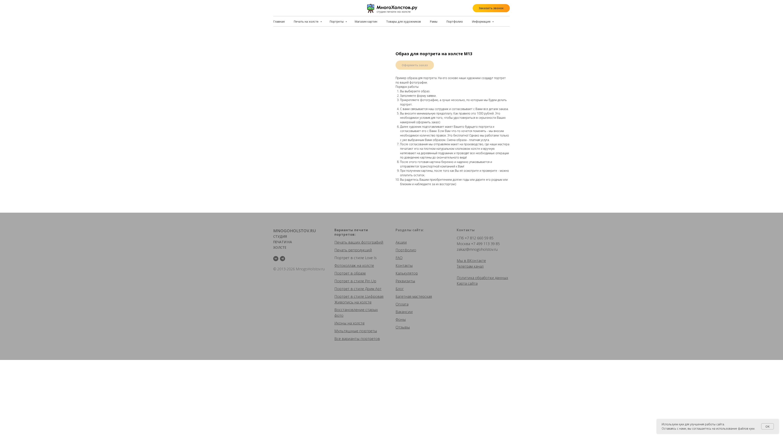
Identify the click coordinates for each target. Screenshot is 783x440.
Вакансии (404, 311)
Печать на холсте (306, 21)
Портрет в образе (350, 273)
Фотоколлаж (345, 265)
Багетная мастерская (414, 296)
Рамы (433, 21)
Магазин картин (366, 21)
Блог (400, 288)
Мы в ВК (464, 260)
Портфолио (454, 21)
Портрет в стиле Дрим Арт (358, 288)
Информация (481, 21)
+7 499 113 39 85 (485, 243)
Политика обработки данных (482, 277)
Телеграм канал (470, 266)
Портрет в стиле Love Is (355, 257)
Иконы (340, 323)
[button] (491, 8)
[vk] (275, 258)
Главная (279, 21)
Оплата (402, 304)
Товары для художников (403, 21)
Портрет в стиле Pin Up (355, 280)
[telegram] (282, 258)
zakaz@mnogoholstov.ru (477, 249)
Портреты (337, 21)
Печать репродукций (353, 250)
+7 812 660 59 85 (479, 237)
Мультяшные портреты (355, 330)
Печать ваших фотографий (358, 242)
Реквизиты (405, 280)
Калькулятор (407, 273)
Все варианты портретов (357, 338)
